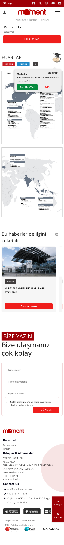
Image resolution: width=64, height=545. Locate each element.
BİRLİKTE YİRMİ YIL (12, 479)
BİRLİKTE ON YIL (11, 476)
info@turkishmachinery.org (20, 489)
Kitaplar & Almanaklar (18, 453)
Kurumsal (9, 440)
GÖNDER (46, 409)
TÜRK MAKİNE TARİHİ (13, 472)
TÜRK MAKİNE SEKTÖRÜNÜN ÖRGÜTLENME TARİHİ (28, 465)
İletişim (6, 448)
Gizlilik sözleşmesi (19, 401)
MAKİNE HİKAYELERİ (13, 458)
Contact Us (11, 484)
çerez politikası (41, 401)
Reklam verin (9, 445)
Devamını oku (29, 306)
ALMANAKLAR (9, 461)
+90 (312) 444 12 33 (17, 493)
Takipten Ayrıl (32, 38)
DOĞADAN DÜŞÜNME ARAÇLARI (18, 468)
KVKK (7, 525)
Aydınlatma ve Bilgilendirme (22, 525)
